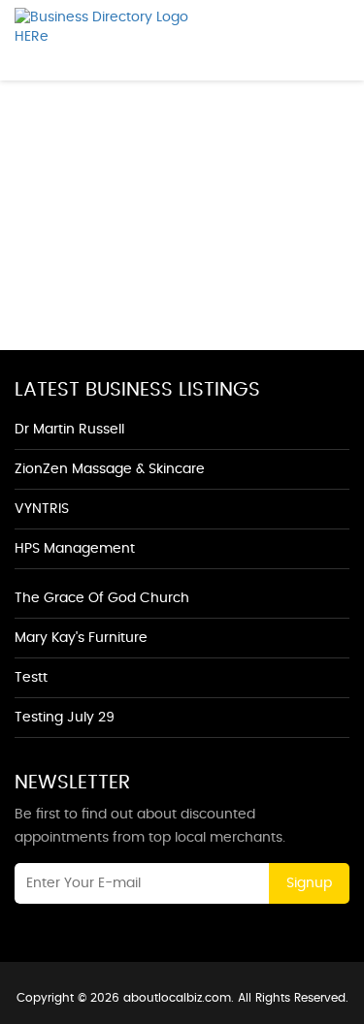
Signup (309, 883)
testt (31, 678)
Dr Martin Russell (69, 429)
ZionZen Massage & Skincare (110, 469)
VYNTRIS (42, 509)
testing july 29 (65, 717)
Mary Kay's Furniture (81, 638)
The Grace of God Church (102, 598)
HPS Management (75, 549)
